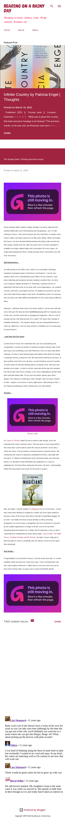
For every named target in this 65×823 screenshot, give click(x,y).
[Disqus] (34, 672)
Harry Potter (48, 534)
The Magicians (34, 509)
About (21, 29)
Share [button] (7, 133)
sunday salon (19, 621)
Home (7, 29)
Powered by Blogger (34, 809)
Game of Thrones (13, 440)
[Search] (52, 6)
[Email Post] (32, 621)
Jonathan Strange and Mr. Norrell (22, 537)
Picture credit (32, 434)
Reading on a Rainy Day (24, 8)
